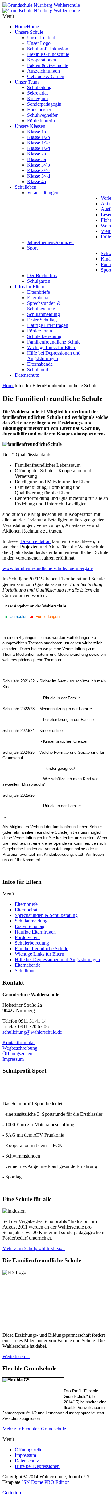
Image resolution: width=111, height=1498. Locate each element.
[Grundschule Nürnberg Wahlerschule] (41, 7)
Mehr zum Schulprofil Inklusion (33, 1248)
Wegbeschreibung (19, 1048)
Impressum (13, 1059)
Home (8, 385)
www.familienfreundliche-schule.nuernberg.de (47, 568)
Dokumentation (35, 541)
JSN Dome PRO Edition (46, 1482)
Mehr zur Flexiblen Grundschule (34, 1428)
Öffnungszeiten (17, 1053)
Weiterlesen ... (16, 1356)
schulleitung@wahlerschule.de (32, 1032)
